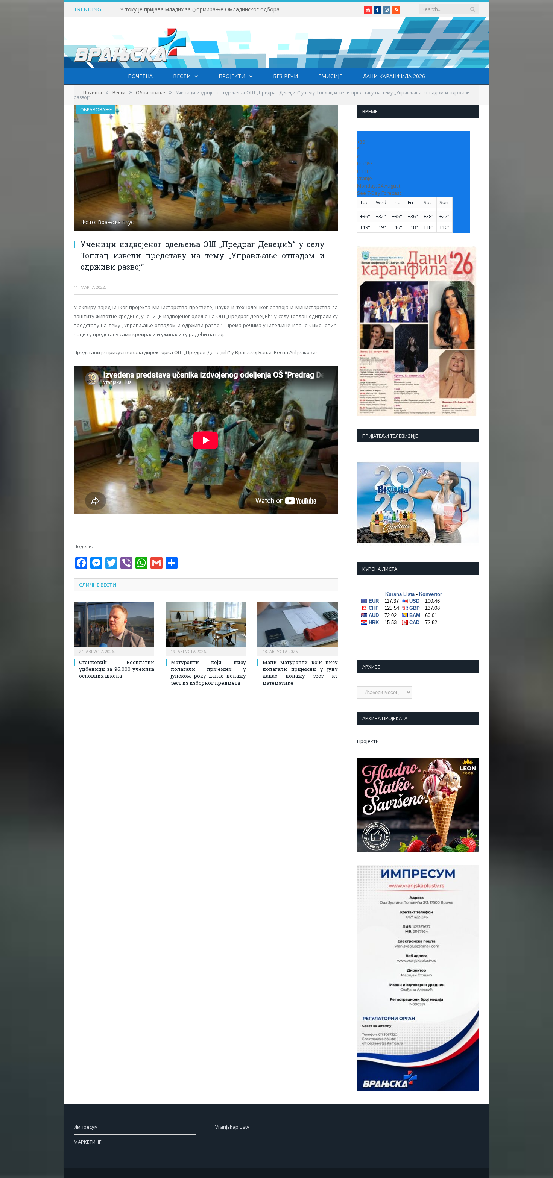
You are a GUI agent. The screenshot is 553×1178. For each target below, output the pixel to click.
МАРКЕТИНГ (87, 1142)
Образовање (96, 109)
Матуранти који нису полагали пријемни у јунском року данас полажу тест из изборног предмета (208, 672)
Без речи (285, 76)
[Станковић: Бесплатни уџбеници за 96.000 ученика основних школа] (114, 628)
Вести (182, 76)
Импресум (86, 1126)
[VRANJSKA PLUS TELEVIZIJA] (130, 42)
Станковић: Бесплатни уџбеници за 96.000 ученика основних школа (116, 669)
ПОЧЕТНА (140, 76)
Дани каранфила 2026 (394, 76)
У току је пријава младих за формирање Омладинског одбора (200, 9)
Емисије (330, 76)
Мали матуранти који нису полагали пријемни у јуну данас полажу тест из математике (300, 672)
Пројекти (232, 76)
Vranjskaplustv (232, 1126)
